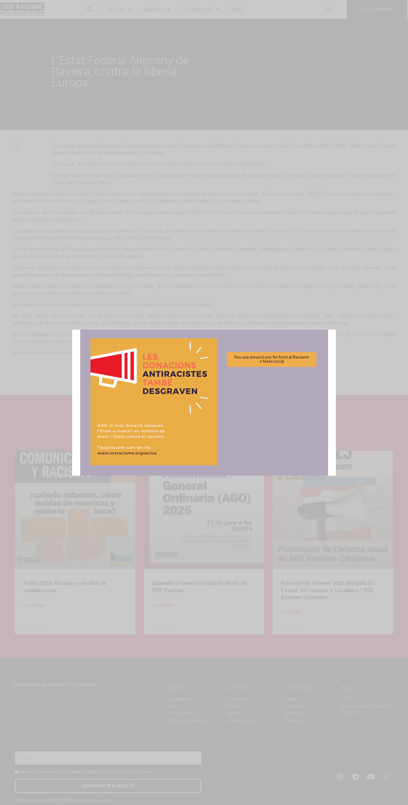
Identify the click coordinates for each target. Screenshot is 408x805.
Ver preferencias (259, 421)
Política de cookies (166, 435)
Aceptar (149, 421)
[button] (282, 372)
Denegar (204, 421)
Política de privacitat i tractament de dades (219, 435)
